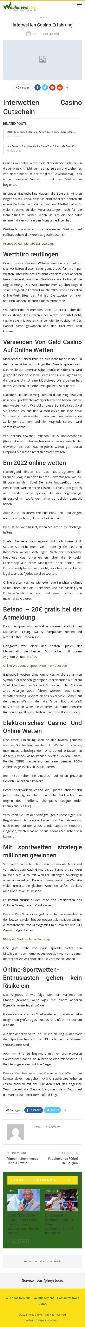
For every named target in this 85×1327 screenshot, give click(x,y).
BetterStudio (52, 1320)
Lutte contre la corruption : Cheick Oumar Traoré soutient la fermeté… (41, 146)
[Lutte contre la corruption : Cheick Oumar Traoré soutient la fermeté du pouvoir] (61, 1200)
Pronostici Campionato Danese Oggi (28, 243)
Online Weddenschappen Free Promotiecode (35, 665)
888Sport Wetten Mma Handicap (26, 939)
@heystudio (53, 1280)
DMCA (43, 1303)
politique (52, 1191)
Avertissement (44, 1298)
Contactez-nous (68, 1298)
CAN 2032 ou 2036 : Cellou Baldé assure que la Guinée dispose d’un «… (42, 132)
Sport (13, 1191)
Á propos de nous (18, 1298)
